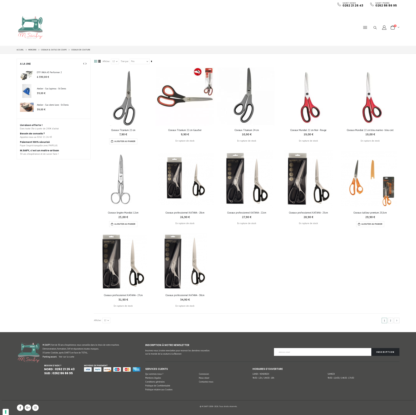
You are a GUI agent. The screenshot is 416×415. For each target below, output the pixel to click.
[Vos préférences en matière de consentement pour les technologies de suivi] (6, 412)
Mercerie (32, 50)
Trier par (124, 61)
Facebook (20, 407)
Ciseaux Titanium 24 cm (246, 130)
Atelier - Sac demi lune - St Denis (53, 104)
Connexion (204, 374)
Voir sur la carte (66, 356)
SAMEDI (331, 374)
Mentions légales (153, 377)
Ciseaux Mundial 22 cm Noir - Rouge (308, 130)
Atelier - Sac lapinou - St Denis (51, 88)
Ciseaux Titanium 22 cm (123, 130)
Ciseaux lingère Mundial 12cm (123, 212)
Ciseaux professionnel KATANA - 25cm (308, 212)
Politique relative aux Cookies (159, 389)
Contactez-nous (206, 381)
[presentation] (83, 64)
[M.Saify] (30, 27)
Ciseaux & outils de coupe (54, 50)
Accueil (20, 49)
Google (28, 407)
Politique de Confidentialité (157, 385)
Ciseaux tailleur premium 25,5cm (370, 212)
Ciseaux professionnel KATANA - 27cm (123, 295)
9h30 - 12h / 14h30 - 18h (263, 377)
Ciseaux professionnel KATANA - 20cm (184, 212)
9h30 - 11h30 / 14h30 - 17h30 (341, 377)
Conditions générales (155, 381)
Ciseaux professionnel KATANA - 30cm (184, 295)
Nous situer (204, 377)
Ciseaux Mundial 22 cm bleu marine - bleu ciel (370, 130)
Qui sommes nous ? (154, 374)
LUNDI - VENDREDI (261, 374)
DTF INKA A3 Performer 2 (49, 72)
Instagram (35, 407)
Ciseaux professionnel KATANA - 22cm (246, 212)
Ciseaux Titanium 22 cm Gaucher (185, 130)
